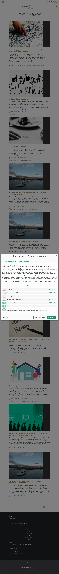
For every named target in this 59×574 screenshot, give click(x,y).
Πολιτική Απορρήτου (26, 285)
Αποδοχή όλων (51, 317)
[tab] (10, 261)
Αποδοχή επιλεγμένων (40, 317)
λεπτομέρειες (52, 289)
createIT (55, 255)
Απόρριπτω (5, 317)
